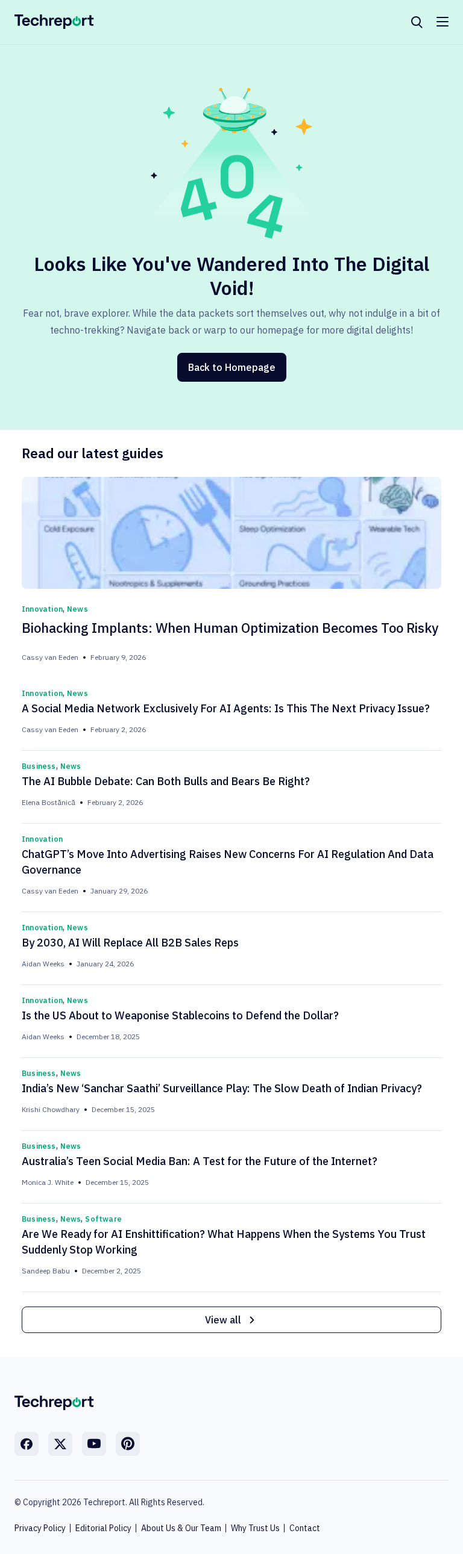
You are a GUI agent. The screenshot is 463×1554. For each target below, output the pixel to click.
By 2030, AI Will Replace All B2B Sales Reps (130, 942)
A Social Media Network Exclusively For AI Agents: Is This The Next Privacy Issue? (226, 708)
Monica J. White (48, 1182)
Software (103, 1218)
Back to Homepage (232, 367)
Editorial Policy (103, 1528)
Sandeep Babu (46, 1270)
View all (223, 1320)
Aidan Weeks (43, 963)
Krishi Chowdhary (51, 1109)
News (77, 609)
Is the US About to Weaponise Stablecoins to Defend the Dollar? (180, 1015)
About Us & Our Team (181, 1528)
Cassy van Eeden (50, 657)
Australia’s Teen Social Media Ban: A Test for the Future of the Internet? (199, 1161)
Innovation (42, 609)
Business (39, 766)
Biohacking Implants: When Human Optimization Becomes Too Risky (230, 627)
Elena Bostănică (48, 802)
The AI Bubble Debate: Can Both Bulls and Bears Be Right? (166, 781)
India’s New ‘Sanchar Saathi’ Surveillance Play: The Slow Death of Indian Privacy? (222, 1088)
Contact (304, 1528)
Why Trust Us (255, 1528)
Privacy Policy (40, 1528)
